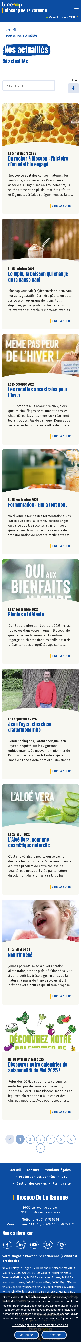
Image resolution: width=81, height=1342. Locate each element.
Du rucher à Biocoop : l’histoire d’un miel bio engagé (38, 161)
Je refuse (26, 1335)
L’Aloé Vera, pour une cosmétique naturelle (30, 842)
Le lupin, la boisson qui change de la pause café (38, 277)
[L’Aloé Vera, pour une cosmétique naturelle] (40, 806)
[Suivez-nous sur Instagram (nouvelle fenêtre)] (48, 1245)
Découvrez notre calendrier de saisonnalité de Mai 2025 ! (37, 1067)
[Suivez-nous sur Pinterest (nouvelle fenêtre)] (61, 1245)
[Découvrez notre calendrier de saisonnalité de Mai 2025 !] (40, 1031)
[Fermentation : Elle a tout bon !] (40, 471)
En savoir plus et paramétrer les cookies (40, 1325)
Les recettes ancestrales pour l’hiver (37, 392)
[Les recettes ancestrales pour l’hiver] (40, 356)
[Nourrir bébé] (40, 922)
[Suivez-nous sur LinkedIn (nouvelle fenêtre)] (21, 1245)
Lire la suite (62, 206)
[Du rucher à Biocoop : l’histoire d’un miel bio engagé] (40, 125)
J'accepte (54, 1335)
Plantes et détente (26, 614)
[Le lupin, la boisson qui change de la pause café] (40, 241)
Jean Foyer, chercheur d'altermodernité (30, 727)
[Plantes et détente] (40, 581)
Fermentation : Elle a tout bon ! (37, 505)
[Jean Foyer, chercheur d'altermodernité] (40, 691)
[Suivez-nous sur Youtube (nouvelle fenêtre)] (34, 1245)
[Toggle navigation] (76, 9)
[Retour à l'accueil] (12, 5)
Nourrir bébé (20, 955)
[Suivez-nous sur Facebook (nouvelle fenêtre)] (7, 1245)
